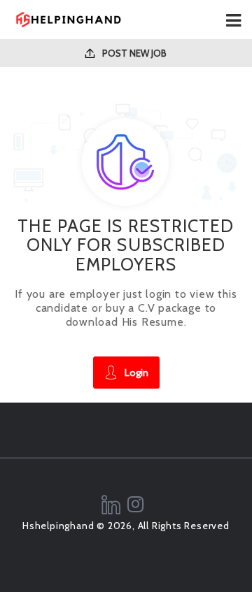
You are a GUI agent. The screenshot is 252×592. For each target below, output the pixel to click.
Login (136, 372)
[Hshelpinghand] (68, 19)
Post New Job (133, 53)
